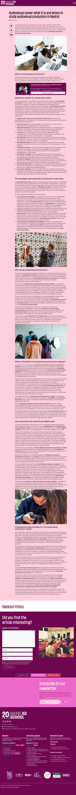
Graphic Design (31, 747)
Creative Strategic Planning (59, 747)
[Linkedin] (7, 721)
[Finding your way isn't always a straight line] (19, 692)
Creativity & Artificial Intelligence (12, 752)
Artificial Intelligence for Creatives (60, 757)
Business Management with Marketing (37, 760)
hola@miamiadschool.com (28, 592)
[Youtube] (10, 721)
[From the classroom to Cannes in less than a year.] (31, 692)
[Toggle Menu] (74, 3)
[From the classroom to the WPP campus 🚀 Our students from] (7, 699)
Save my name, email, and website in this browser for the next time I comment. (17, 663)
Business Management (33, 759)
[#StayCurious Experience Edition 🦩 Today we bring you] (19, 699)
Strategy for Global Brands (58, 755)
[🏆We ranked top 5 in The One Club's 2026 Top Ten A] (7, 685)
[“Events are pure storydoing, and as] (19, 685)
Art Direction (7, 747)
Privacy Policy (26, 785)
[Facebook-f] (5, 721)
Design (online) (31, 763)
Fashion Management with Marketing (37, 756)
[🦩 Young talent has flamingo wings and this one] (31, 685)
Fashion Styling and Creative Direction (38, 749)
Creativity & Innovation (10, 750)
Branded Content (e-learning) (59, 761)
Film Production (32, 755)
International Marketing (34, 758)
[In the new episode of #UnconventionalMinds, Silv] (31, 699)
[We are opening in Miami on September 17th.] (7, 692)
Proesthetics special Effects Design (37, 762)
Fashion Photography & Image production (38, 750)
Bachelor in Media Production (25, 578)
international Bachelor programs (49, 464)
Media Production (32, 752)
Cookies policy (18, 785)
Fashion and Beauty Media (34, 753)
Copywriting (7, 749)
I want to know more (48, 93)
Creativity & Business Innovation (60, 748)
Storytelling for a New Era (58, 759)
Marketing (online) (32, 765)
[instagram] (3, 721)
